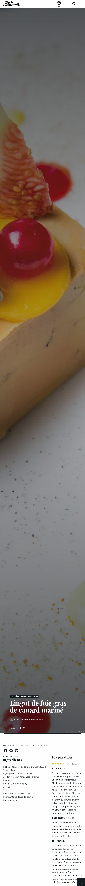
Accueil (5, 745)
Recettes (12, 745)
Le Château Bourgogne (35, 719)
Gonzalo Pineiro (22, 719)
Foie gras (33, 696)
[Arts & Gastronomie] (11, 4)
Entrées (14, 696)
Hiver (23, 696)
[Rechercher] (73, 4)
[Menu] (81, 881)
